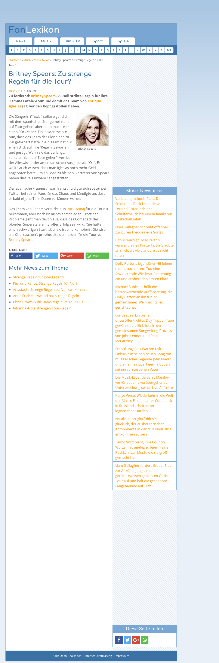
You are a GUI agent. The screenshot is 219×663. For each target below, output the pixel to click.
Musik (46, 41)
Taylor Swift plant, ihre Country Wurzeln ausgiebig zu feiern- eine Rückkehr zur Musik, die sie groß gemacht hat (141, 450)
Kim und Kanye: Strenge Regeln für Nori (45, 283)
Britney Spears (43, 96)
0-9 (169, 50)
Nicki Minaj (76, 209)
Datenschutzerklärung (98, 656)
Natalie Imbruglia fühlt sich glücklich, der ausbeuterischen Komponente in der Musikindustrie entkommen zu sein (143, 426)
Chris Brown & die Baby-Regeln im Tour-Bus (48, 302)
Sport (98, 41)
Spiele (123, 41)
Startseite (15, 60)
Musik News (41, 60)
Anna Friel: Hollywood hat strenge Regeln (46, 295)
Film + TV (72, 41)
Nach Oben (59, 656)
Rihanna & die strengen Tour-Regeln (42, 308)
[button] (21, 256)
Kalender (75, 656)
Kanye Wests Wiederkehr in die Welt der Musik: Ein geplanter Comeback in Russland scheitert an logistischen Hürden (144, 403)
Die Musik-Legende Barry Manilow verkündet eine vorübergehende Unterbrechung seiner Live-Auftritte (144, 382)
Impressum (122, 656)
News (20, 41)
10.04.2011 (15, 91)
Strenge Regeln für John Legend (38, 277)
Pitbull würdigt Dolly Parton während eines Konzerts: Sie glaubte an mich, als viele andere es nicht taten (144, 248)
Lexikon (34, 30)
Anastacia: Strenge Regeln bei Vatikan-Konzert (50, 289)
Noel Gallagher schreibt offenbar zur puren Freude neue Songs (141, 230)
